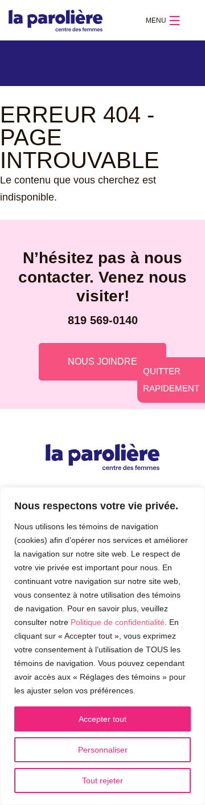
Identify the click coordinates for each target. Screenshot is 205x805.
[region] (102, 646)
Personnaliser (103, 749)
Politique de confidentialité (118, 622)
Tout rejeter (102, 780)
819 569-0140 (103, 320)
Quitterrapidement (171, 379)
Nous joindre (102, 361)
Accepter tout (102, 719)
